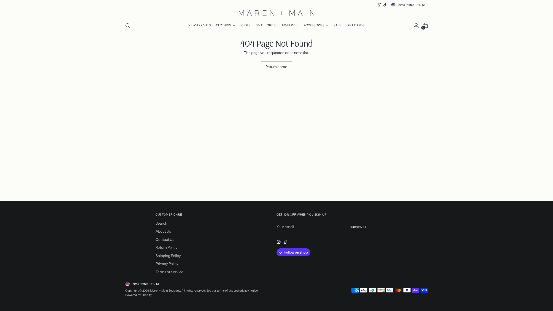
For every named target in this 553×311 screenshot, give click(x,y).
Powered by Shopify (138, 295)
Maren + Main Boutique (165, 290)
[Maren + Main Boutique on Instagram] (379, 5)
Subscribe (358, 227)
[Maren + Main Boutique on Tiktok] (385, 5)
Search (161, 223)
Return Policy (166, 247)
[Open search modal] (127, 25)
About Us (163, 231)
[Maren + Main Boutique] (276, 13)
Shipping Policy (168, 256)
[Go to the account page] (416, 25)
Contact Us (165, 239)
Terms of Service (169, 272)
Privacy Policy (167, 264)
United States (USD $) (410, 4)
